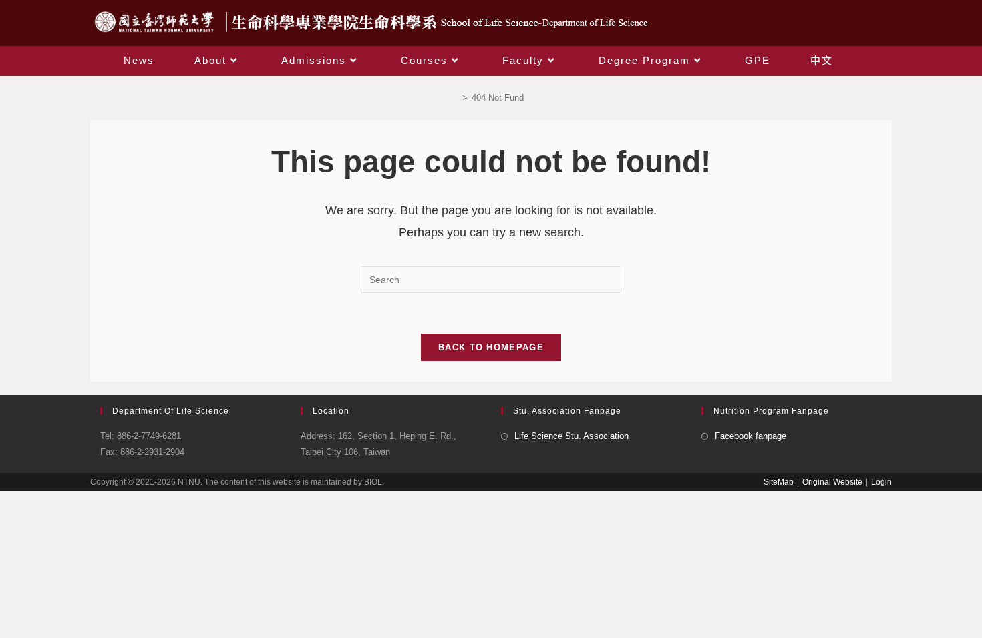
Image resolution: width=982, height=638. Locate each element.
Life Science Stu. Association (571, 436)
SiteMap (779, 482)
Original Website (832, 482)
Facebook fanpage (750, 436)
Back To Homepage (491, 347)
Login (881, 482)
